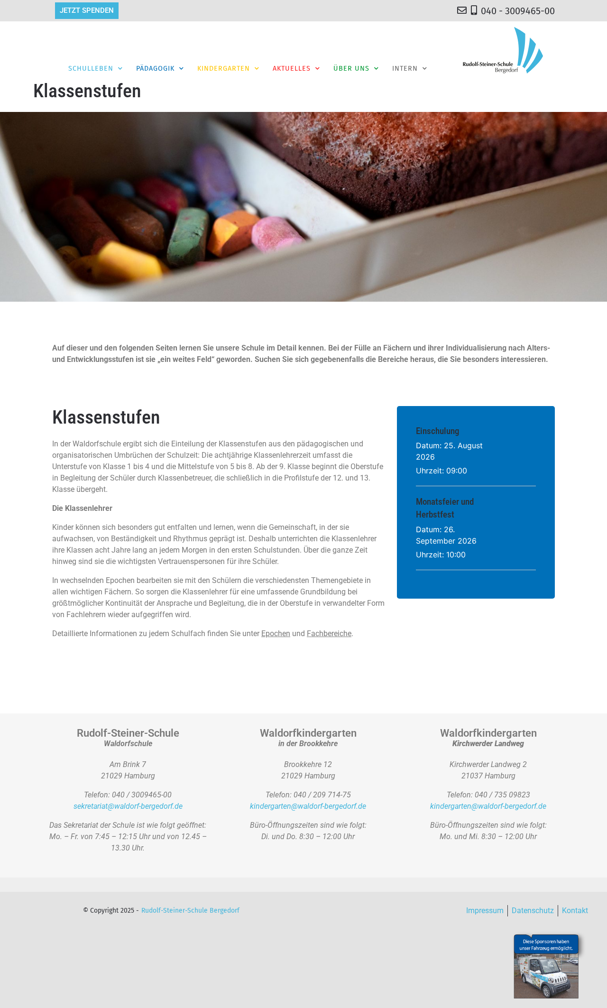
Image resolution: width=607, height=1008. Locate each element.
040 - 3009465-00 (518, 11)
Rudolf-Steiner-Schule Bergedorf (190, 910)
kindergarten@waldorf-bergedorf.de (308, 806)
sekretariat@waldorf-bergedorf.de (128, 806)
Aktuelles (292, 69)
